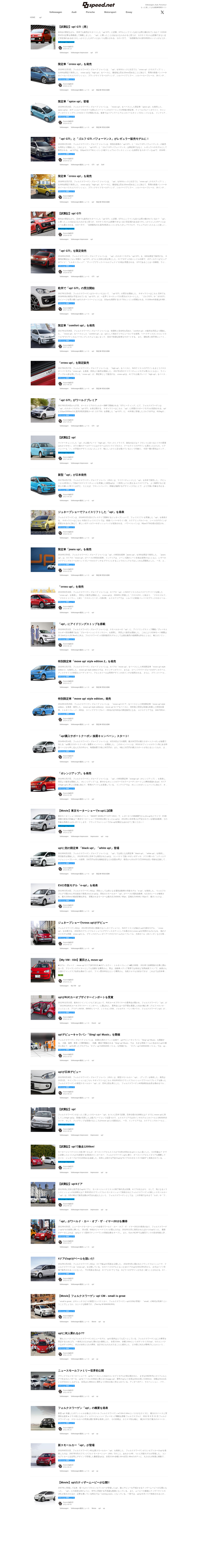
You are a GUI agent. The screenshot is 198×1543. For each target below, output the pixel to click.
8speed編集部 (68, 47)
